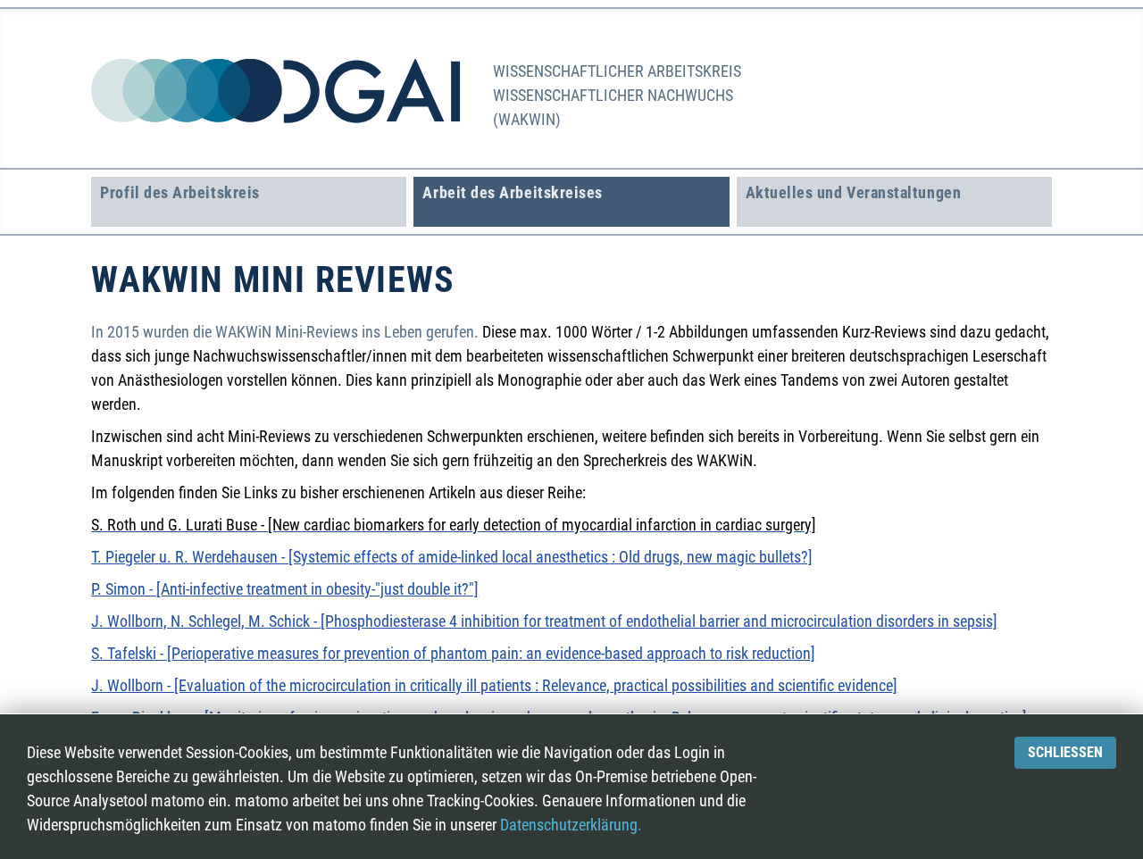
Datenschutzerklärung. (571, 824)
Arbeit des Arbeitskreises (512, 192)
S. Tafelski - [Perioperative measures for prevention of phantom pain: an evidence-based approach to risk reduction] (453, 653)
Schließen (1065, 752)
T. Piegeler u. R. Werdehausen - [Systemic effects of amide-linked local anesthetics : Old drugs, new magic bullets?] (452, 556)
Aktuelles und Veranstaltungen (854, 192)
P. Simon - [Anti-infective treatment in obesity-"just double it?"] (285, 589)
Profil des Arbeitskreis (179, 192)
